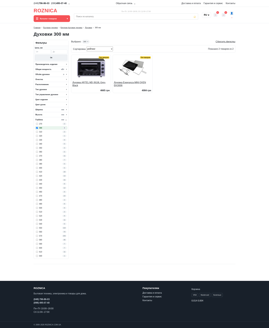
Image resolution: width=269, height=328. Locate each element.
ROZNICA (45, 10)
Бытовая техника (50, 28)
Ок (51, 58)
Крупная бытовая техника (71, 28)
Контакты (230, 3)
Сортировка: (80, 49)
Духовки (88, 28)
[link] (51, 124)
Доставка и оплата (191, 3)
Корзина (196, 289)
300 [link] (85, 42)
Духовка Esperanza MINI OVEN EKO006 (130, 84)
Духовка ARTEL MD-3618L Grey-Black (89, 84)
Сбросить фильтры (225, 41)
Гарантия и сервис (213, 3)
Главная (37, 28)
